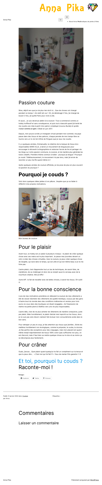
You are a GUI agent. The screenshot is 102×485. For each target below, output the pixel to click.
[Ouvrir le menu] (61, 20)
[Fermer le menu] (67, 17)
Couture (25, 396)
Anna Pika (7, 20)
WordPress (94, 480)
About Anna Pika (74, 21)
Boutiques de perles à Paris (89, 21)
